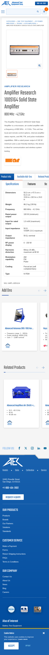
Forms (5, 550)
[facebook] (19, 448)
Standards (7, 531)
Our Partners (8, 523)
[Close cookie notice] (43, 633)
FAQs (5, 558)
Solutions (6, 527)
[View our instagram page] (32, 448)
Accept (11, 646)
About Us (6, 580)
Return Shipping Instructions (14, 554)
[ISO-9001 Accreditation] (37, 609)
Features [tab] (32, 184)
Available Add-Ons (24, 177)
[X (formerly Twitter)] (25, 448)
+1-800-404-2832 (11, 488)
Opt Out (28, 645)
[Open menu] (3, 12)
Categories (10, 21)
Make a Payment (10, 546)
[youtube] (45, 448)
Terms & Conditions (11, 562)
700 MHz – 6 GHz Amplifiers (26, 23)
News (5, 584)
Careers (6, 592)
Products (6, 516)
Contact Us (7, 576)
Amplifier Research (17, 86)
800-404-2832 (41, 3)
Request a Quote (13, 497)
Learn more (23, 639)
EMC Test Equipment (25, 21)
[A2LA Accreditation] (24, 609)
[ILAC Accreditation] (11, 609)
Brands (5, 519)
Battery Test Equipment (12, 626)
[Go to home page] (12, 3)
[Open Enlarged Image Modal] (39, 65)
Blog (4, 588)
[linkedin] (38, 448)
